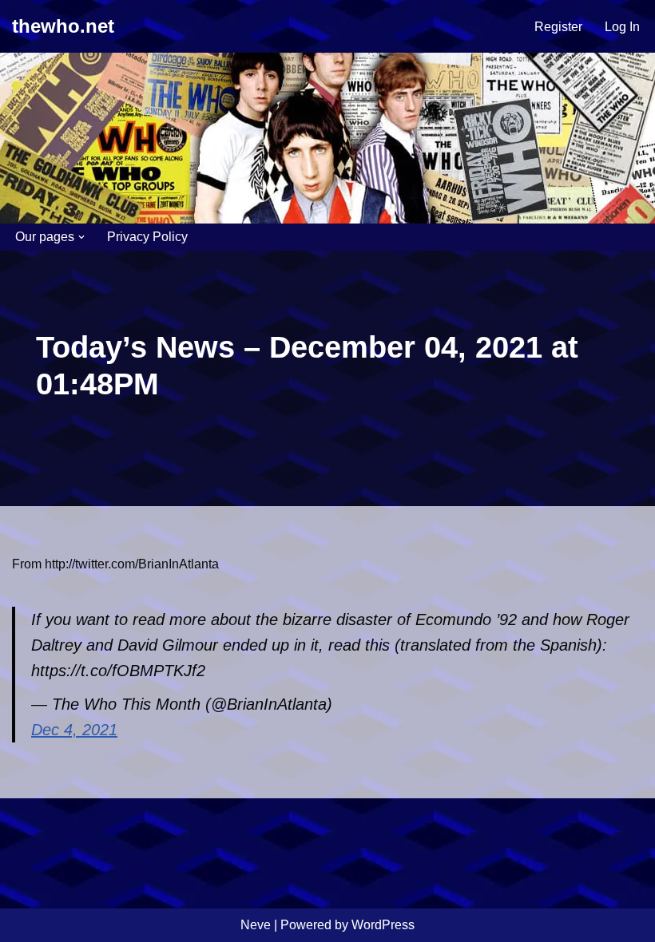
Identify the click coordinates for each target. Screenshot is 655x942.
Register (558, 27)
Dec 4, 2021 (74, 729)
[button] (81, 237)
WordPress (383, 925)
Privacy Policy (147, 236)
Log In (622, 27)
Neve (255, 925)
